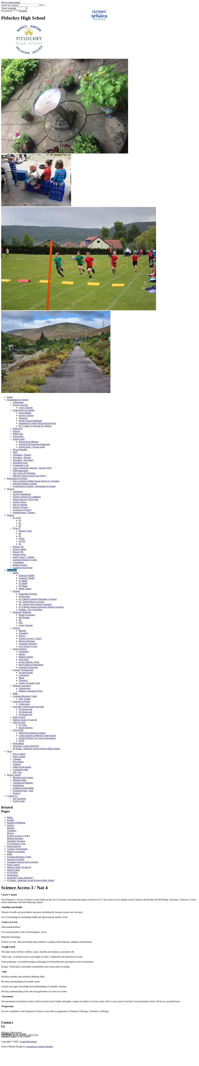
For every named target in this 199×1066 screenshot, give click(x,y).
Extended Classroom (28, 667)
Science (16, 628)
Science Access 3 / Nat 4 (30, 638)
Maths (16, 573)
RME (15, 693)
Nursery (10, 489)
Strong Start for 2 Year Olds (25, 499)
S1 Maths (23, 580)
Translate (23, 11)
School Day (18, 436)
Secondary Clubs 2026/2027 (26, 746)
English (16, 591)
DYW (21, 741)
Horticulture (18, 743)
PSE (21, 622)
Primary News (19, 554)
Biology (22, 630)
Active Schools (26, 407)
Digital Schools (20, 565)
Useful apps (24, 704)
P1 (20, 520)
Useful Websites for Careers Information (37, 738)
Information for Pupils (17, 478)
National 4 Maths (27, 575)
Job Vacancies (19, 798)
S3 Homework (25, 714)
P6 (20, 533)
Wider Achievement (22, 767)
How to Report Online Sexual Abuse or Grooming (36, 481)
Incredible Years (20, 462)
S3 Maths (23, 586)
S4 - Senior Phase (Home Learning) (35, 604)
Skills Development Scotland (32, 733)
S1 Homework (25, 709)
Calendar (17, 759)
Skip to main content (10, 2)
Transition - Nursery (22, 455)
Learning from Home (22, 567)
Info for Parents (20, 504)
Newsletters (18, 762)
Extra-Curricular (20, 405)
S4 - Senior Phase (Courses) (31, 601)
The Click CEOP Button (24, 473)
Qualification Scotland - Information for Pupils (34, 486)
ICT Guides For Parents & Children (35, 426)
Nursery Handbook (22, 494)
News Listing (19, 754)
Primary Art (18, 546)
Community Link (21, 465)
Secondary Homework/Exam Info (28, 706)
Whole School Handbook (30, 420)
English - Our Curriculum (30, 609)
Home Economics (27, 615)
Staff (15, 452)
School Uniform (26, 415)
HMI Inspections (20, 470)
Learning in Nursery (22, 510)
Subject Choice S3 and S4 (25, 720)
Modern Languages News (31, 691)
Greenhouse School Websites (39, 1046)
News (9, 751)
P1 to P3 (17, 518)
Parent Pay (18, 428)
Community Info (20, 769)
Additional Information (23, 788)
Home (10, 397)
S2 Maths (23, 583)
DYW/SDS (18, 730)
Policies (16, 431)
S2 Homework (25, 712)
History (22, 654)
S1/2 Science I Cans (28, 646)
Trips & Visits (19, 722)
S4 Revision (24, 596)
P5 (20, 536)
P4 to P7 (17, 528)
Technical (23, 680)
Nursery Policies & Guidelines (27, 497)
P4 (20, 544)
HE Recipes (24, 617)
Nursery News (19, 502)
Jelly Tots (17, 772)
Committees (18, 562)
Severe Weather (20, 449)
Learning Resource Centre (25, 560)
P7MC (22, 539)
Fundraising (18, 785)
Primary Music (19, 549)
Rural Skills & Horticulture (31, 664)
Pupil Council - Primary (24, 557)
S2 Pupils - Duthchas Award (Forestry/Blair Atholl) (36, 748)
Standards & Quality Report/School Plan (37, 423)
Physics (22, 636)
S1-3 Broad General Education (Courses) (38, 599)
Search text (6, 5)
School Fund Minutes (28, 441)
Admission (18, 491)
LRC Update (25, 699)
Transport (23, 418)
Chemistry (23, 633)
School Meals (25, 413)
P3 (20, 525)
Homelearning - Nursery (24, 512)
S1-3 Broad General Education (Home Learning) (41, 607)
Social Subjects (20, 649)
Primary (10, 515)
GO (41, 5)
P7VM (22, 541)
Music (21, 678)
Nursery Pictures (20, 507)
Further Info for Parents (23, 410)
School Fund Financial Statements (34, 444)
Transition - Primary (22, 457)
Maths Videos (25, 588)
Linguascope (24, 688)
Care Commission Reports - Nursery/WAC (32, 468)
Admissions (18, 402)
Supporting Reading (28, 594)
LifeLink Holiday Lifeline (25, 483)
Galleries (17, 764)
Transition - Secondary (23, 460)
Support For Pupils (21, 701)
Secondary (12, 570)
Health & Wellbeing (22, 612)
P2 (20, 523)
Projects (16, 793)
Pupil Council (19, 717)
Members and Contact (23, 777)
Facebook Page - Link (23, 790)
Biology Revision (27, 641)
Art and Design (26, 672)
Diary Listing (19, 756)
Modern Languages (22, 685)
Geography (24, 651)
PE (20, 620)
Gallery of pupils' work (29, 683)
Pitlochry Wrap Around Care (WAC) (29, 476)
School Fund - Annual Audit (32, 447)
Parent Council (14, 775)
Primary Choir (25, 531)
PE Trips (23, 725)
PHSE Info (18, 434)
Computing (24, 675)
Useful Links (19, 801)
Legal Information (28, 1041)
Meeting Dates (19, 780)
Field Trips (24, 659)
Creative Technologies (23, 670)
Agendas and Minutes (23, 783)
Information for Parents (17, 399)
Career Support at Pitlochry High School (37, 735)
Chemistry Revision (28, 643)
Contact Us (12, 796)
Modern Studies (26, 657)
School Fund (19, 439)
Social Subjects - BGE (29, 662)
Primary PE (18, 552)
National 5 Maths (27, 578)
